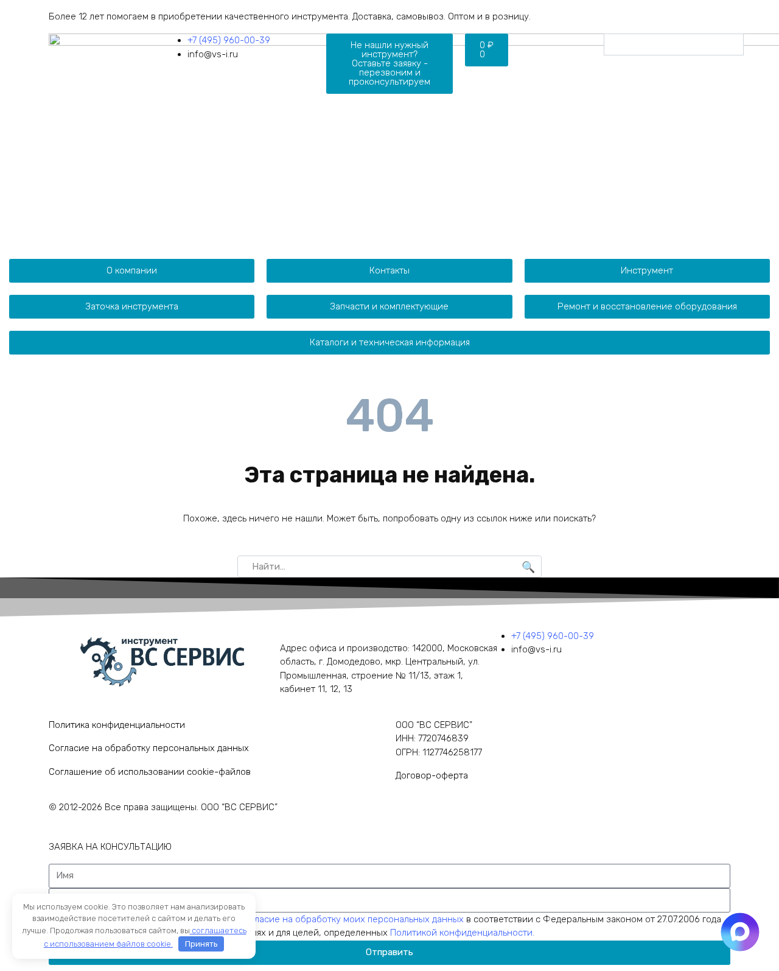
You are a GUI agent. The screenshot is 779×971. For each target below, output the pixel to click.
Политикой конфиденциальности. (462, 932)
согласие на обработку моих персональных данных (353, 919)
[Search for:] (389, 566)
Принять (201, 943)
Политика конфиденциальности (117, 724)
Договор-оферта (432, 775)
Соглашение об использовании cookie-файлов (150, 771)
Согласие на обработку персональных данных (149, 748)
